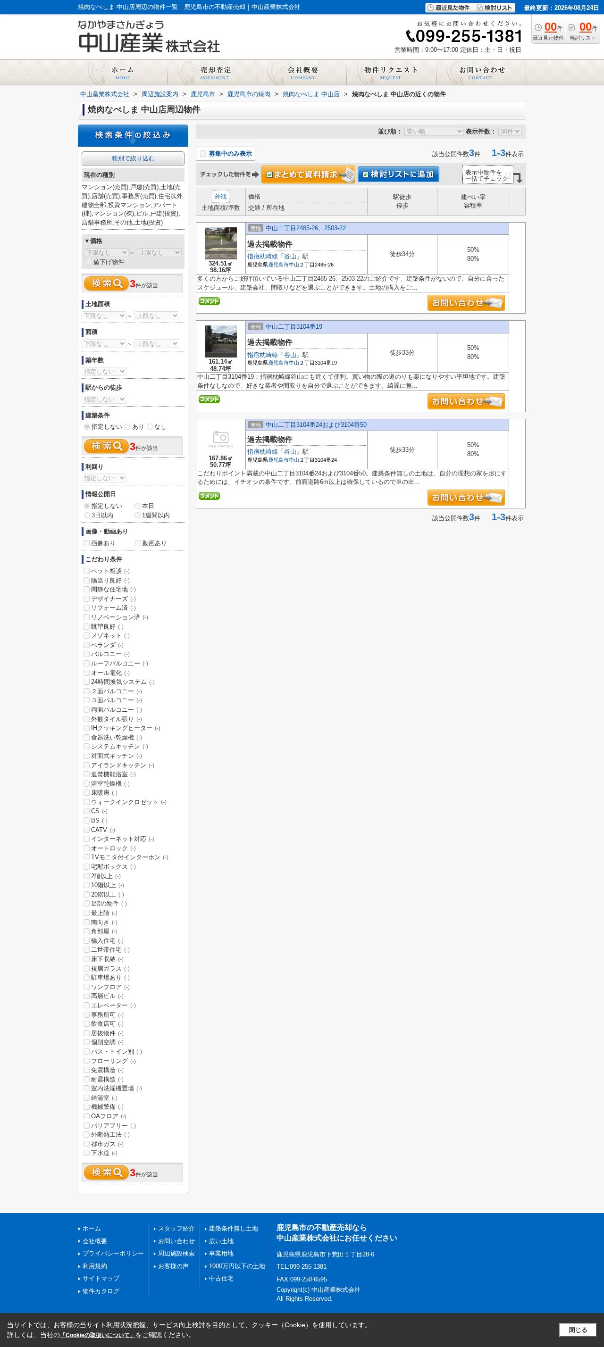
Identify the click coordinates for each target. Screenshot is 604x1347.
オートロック (113, 848)
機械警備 (107, 1106)
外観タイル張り (116, 719)
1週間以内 (156, 515)
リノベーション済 (119, 617)
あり (138, 426)
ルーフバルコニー (119, 663)
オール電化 (110, 672)
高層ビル (107, 995)
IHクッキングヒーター (125, 728)
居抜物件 (107, 1033)
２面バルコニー (116, 691)
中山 (294, 264)
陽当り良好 (110, 580)
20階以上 (107, 894)
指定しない (107, 426)
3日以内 (102, 515)
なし (160, 426)
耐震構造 (107, 1079)
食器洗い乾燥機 (116, 737)
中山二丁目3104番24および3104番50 (316, 424)
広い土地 (221, 1241)
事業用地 (221, 1253)
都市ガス (107, 1143)
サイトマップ (101, 1278)
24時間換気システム (123, 681)
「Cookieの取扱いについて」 (97, 1335)
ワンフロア (110, 986)
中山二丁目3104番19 (294, 326)
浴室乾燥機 (110, 783)
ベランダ (107, 645)
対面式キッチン (116, 755)
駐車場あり (110, 977)
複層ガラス (110, 968)
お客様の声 (173, 1266)
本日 (148, 505)
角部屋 (104, 931)
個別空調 (107, 1042)
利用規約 (95, 1266)
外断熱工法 (110, 1134)
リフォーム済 (113, 607)
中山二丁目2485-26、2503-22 (306, 228)
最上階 (104, 912)
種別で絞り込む (133, 158)
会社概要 (95, 1241)
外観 (221, 196)
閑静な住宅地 (113, 589)
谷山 (290, 256)
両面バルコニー (116, 709)
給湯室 (104, 1097)
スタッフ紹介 (176, 1228)
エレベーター (113, 1005)
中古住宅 (221, 1278)
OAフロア (108, 1116)
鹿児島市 (278, 264)
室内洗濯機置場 (116, 1088)
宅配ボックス (113, 866)
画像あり (103, 543)
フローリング (113, 1060)
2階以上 (106, 876)
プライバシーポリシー (113, 1253)
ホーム (92, 1228)
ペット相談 (110, 570)
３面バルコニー (116, 700)
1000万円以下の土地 (237, 1266)
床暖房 (104, 792)
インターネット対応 (122, 838)
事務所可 (107, 1014)
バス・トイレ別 (116, 1051)
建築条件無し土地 (233, 1228)
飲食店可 (107, 1023)
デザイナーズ (113, 598)
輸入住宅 (107, 940)
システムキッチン (119, 746)
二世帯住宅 (110, 949)
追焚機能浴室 (113, 774)
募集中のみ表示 (229, 153)
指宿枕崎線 (262, 256)
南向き (104, 922)
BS (99, 820)
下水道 (104, 1152)
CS (99, 811)
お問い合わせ (176, 1241)
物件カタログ (101, 1291)
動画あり (155, 543)
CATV (103, 829)
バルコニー (110, 653)
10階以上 (107, 885)
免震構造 (107, 1069)
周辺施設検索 (176, 1253)
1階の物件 (109, 903)
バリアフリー (113, 1125)
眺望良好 (107, 626)
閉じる (578, 1329)
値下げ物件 (108, 262)
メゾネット (110, 635)
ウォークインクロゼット (129, 802)
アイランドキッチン (122, 765)
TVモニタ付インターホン (129, 857)
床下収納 (107, 959)
